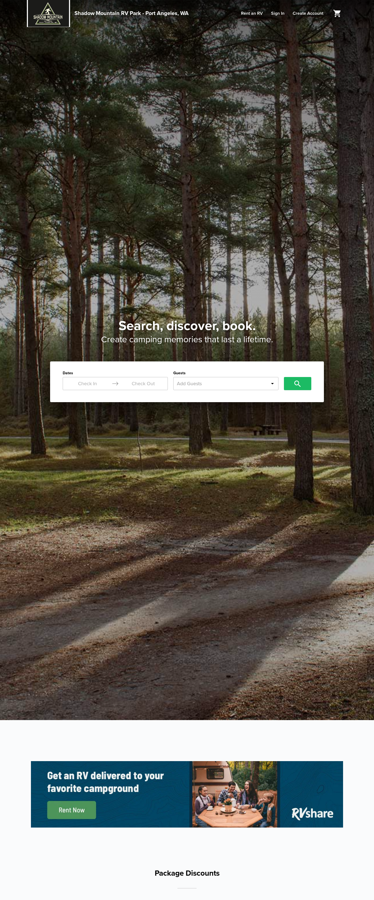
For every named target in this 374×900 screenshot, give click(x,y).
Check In (87, 384)
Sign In (277, 13)
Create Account (308, 13)
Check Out (143, 384)
